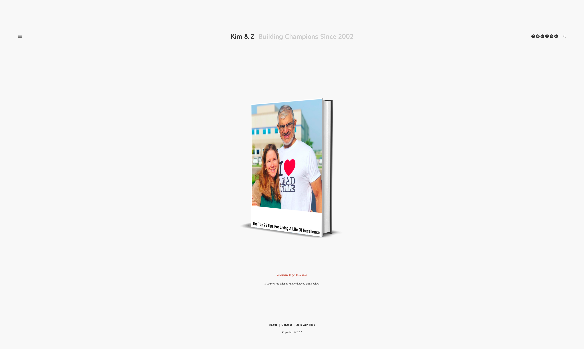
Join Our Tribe (305, 325)
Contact (287, 325)
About (273, 325)
